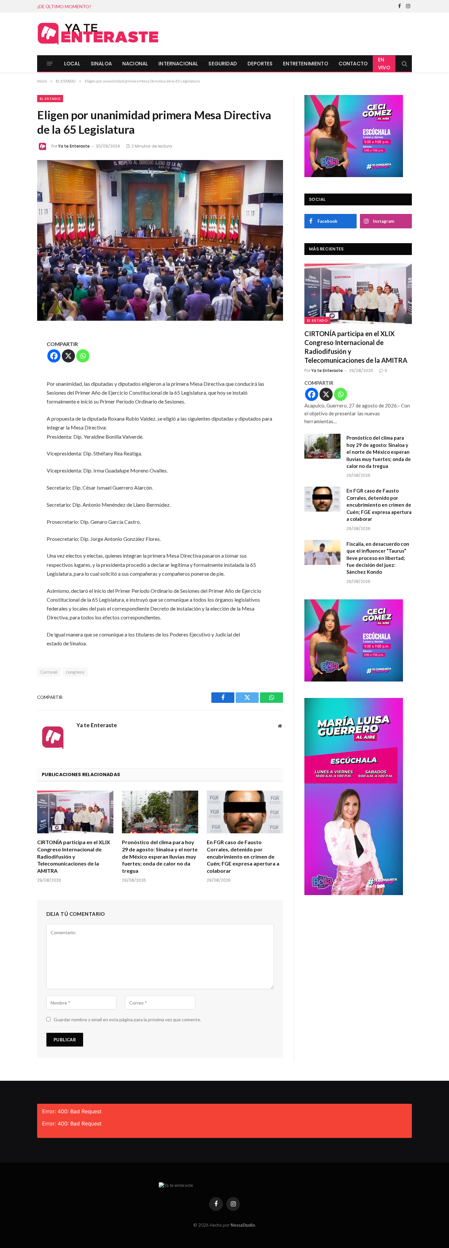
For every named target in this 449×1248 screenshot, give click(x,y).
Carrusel (49, 672)
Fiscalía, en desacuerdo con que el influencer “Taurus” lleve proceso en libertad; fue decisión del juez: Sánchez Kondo (377, 558)
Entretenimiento (305, 63)
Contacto (353, 63)
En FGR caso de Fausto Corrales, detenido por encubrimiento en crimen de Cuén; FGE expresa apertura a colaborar (243, 856)
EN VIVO (384, 63)
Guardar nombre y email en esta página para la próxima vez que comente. (127, 1019)
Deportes (260, 63)
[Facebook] (53, 355)
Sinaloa (101, 63)
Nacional (135, 63)
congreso (75, 672)
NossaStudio (243, 1225)
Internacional (178, 63)
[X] (68, 355)
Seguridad (222, 63)
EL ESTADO (50, 98)
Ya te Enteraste (74, 146)
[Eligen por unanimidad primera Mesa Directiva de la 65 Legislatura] (160, 240)
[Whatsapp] (82, 355)
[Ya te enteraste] (98, 33)
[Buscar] (403, 63)
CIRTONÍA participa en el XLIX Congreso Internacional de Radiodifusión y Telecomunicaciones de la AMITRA (73, 856)
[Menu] (50, 63)
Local (72, 63)
